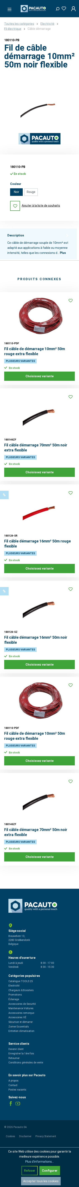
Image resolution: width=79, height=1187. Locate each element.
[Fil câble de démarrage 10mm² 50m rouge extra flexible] (39, 317)
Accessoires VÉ (17, 1017)
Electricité (13, 985)
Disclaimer (25, 1136)
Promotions (15, 994)
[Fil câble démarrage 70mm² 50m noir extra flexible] (39, 414)
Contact (12, 1085)
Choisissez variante (39, 376)
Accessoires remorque (21, 1013)
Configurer (50, 1170)
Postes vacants (17, 1089)
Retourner (14, 1058)
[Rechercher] (56, 8)
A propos (13, 1080)
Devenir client (16, 1049)
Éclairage (13, 999)
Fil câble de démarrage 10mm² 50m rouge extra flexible (34, 351)
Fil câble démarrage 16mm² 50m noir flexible (35, 640)
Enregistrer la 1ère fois (21, 1053)
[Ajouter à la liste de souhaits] (70, 300)
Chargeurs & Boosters (21, 990)
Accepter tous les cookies (41, 1181)
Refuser (29, 1170)
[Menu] (8, 8)
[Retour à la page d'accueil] (34, 8)
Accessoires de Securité (22, 1003)
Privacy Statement (45, 1136)
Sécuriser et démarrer (20, 1022)
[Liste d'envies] (63, 7)
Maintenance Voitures (20, 1008)
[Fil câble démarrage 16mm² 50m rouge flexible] (39, 510)
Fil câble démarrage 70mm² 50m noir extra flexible (35, 447)
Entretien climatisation (21, 1031)
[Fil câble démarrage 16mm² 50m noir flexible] (39, 606)
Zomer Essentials (18, 1026)
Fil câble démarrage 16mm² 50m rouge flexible (37, 543)
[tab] (38, 244)
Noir (16, 192)
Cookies (11, 1136)
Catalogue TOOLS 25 (20, 981)
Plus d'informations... (39, 1161)
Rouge (31, 192)
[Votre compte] (72, 8)
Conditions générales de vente (25, 1062)
